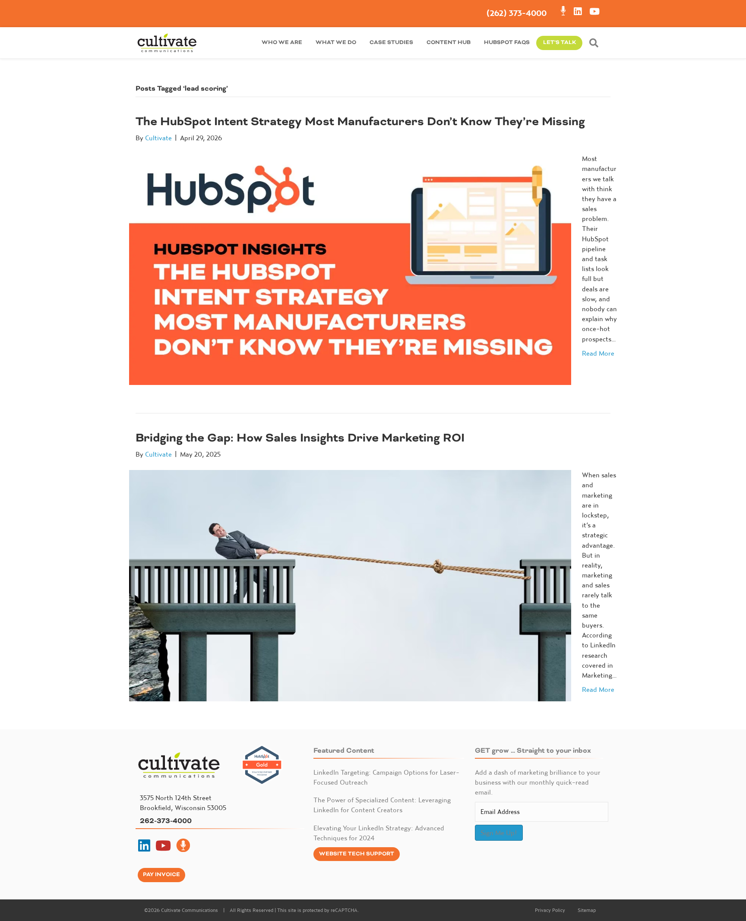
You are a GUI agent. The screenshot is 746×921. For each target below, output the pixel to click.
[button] (595, 43)
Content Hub (449, 42)
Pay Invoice (161, 874)
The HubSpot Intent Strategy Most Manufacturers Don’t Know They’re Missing (360, 121)
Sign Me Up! (498, 832)
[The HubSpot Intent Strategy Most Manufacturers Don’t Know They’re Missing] (350, 268)
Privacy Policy (550, 910)
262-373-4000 (166, 821)
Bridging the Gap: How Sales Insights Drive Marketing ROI (300, 438)
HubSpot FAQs (507, 42)
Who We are (282, 42)
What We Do (336, 42)
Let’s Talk (559, 42)
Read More (598, 353)
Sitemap (587, 910)
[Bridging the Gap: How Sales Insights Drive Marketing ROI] (350, 585)
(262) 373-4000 (517, 13)
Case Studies (391, 42)
